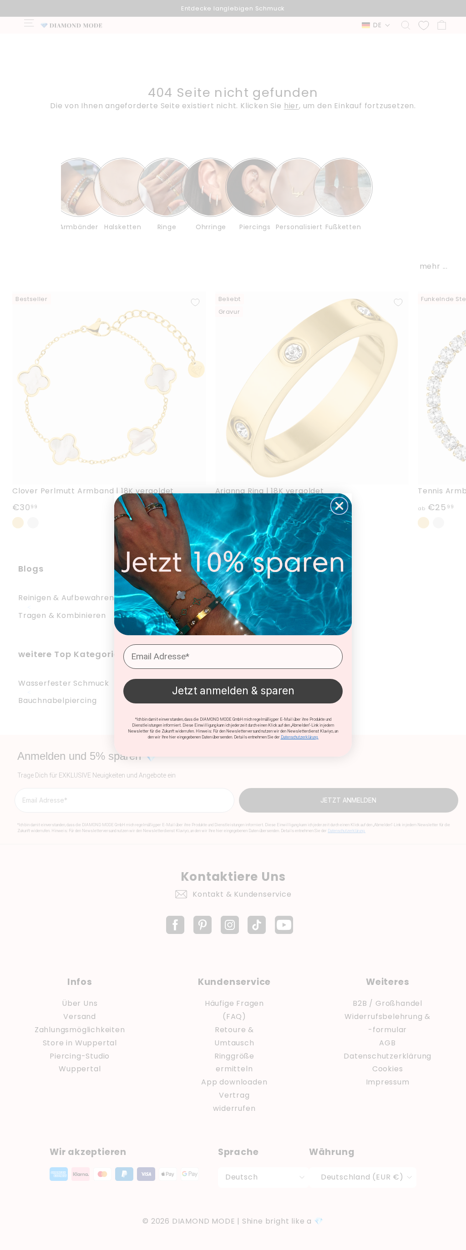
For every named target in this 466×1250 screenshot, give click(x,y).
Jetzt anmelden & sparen (233, 690)
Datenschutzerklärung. (300, 737)
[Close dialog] (339, 506)
